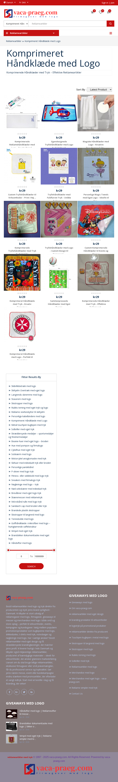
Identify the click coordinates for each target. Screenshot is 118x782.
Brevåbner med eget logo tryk (26, 493)
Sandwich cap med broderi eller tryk (29, 506)
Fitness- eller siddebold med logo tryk (30, 475)
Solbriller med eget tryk (22, 429)
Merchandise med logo (83, 672)
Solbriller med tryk (80, 660)
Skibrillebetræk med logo (23, 386)
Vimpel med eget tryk (21, 531)
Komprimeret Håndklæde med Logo (43, 41)
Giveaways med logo (82, 602)
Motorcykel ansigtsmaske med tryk (28, 458)
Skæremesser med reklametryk (26, 497)
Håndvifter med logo (21, 543)
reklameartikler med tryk (20, 757)
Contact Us (77, 693)
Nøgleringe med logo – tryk (25, 484)
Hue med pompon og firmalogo (27, 445)
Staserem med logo (21, 399)
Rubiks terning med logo (84, 655)
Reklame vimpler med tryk (84, 687)
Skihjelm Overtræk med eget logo (28, 390)
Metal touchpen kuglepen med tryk (28, 424)
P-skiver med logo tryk (22, 471)
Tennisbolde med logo (22, 518)
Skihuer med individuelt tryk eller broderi (31, 462)
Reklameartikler (13, 41)
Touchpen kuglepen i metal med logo (90, 637)
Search (31, 566)
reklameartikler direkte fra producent (90, 631)
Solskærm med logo (21, 454)
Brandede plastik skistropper (25, 510)
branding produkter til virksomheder (89, 619)
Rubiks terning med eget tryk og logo (29, 407)
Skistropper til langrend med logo (27, 514)
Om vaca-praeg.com (82, 608)
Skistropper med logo (22, 403)
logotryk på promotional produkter (89, 625)
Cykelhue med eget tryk (23, 449)
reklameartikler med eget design (88, 614)
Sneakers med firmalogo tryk (25, 480)
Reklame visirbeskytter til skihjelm (28, 411)
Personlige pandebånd (22, 467)
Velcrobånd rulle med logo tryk (26, 501)
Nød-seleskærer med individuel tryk (28, 488)
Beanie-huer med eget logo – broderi (29, 441)
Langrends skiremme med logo (26, 394)
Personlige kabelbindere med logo (28, 416)
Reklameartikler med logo (84, 666)
